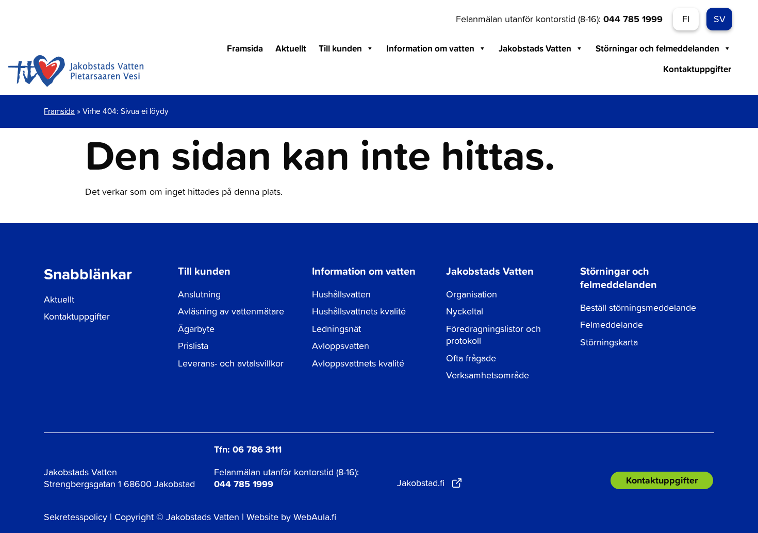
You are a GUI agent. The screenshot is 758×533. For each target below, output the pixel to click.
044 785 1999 (633, 18)
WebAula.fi (314, 516)
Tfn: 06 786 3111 (248, 449)
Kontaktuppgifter (697, 68)
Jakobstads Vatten (535, 48)
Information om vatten (430, 48)
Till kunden (340, 48)
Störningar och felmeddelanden (657, 48)
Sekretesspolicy (75, 516)
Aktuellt (290, 48)
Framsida (245, 48)
